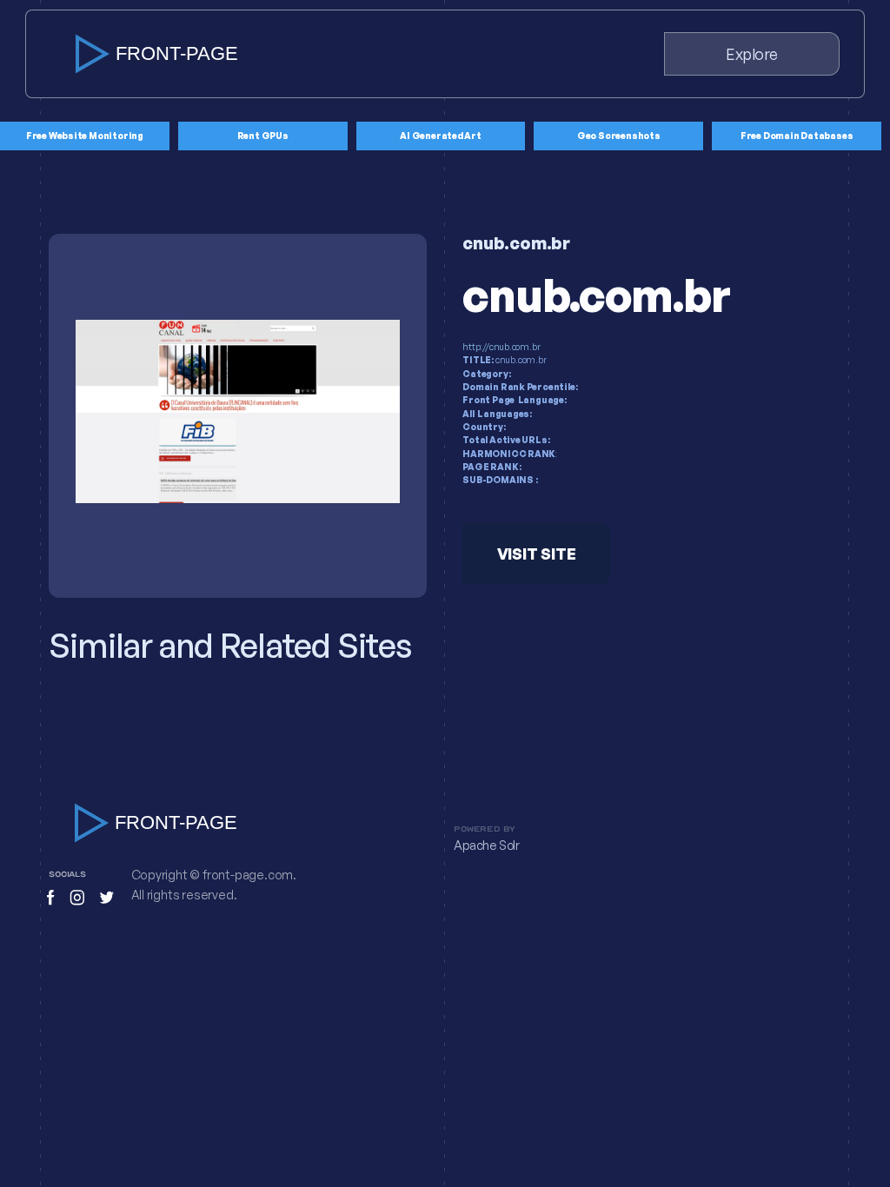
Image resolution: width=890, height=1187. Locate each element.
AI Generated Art (441, 135)
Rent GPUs (263, 135)
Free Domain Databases (797, 135)
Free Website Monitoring (84, 135)
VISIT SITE (536, 553)
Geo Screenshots (619, 135)
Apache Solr (487, 845)
